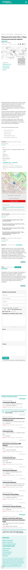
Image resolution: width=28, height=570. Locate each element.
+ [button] (3, 174)
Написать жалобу (14, 201)
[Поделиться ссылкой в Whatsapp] (25, 44)
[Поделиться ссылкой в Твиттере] (23, 44)
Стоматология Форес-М (9, 402)
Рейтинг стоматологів (8, 542)
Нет (9, 309)
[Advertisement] (14, 18)
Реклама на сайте (7, 548)
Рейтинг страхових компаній (9, 544)
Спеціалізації (6, 550)
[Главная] (8, 2)
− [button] (3, 176)
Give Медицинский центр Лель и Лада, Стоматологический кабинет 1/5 (10, 311)
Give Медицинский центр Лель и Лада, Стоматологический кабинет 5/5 (15, 311)
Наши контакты (6, 66)
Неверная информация (14, 198)
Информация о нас (7, 64)
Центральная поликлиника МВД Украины (12, 444)
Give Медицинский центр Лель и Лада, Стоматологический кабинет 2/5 (11, 311)
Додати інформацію (7, 552)
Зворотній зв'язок (7, 554)
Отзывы (4, 69)
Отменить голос (9, 311)
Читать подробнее (8, 412)
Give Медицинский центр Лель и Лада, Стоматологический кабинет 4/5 (14, 311)
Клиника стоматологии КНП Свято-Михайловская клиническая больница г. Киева (14, 519)
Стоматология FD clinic (9, 458)
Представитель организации (14, 195)
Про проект (5, 555)
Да (5, 309)
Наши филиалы (6, 67)
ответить (23, 262)
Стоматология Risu (8, 431)
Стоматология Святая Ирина (11, 494)
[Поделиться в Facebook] (20, 44)
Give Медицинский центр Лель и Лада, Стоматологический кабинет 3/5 (13, 311)
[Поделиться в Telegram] (18, 44)
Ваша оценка (5, 311)
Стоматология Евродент (9, 482)
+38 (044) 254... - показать (10, 163)
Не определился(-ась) (17, 309)
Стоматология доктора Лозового (12, 506)
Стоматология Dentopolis (10, 470)
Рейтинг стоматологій (8, 540)
